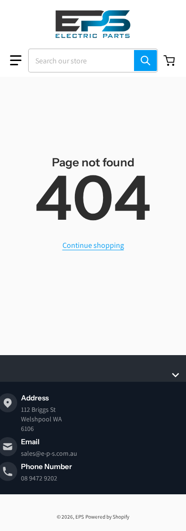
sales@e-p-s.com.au (49, 453)
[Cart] (170, 61)
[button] (16, 60)
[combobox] (93, 60)
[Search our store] (145, 60)
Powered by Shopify (107, 516)
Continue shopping (93, 245)
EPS (79, 516)
